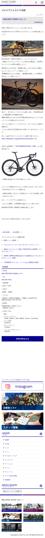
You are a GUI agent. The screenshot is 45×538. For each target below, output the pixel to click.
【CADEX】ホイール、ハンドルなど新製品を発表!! (21, 262)
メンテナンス (9, 460)
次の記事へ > (17, 232)
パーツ (7, 452)
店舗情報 (7, 480)
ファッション (9, 464)
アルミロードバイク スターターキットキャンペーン (21, 245)
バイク (7, 448)
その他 (7, 444)
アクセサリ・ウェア (11, 456)
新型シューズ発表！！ (11, 240)
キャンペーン (9, 472)
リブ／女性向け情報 (11, 476)
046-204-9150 (6, 279)
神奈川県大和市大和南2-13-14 (12, 273)
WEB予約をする (22, 338)
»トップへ (39, 15)
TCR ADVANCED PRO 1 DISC (25, 146)
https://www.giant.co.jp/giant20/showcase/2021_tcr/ (19, 138)
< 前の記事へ (6, 232)
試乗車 (7, 440)
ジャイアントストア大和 (13, 10)
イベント (7, 468)
